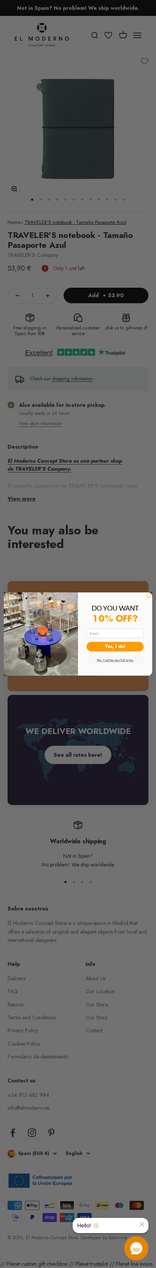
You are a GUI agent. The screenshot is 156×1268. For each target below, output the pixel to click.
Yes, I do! (115, 646)
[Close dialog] (149, 596)
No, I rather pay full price (115, 660)
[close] (142, 1224)
